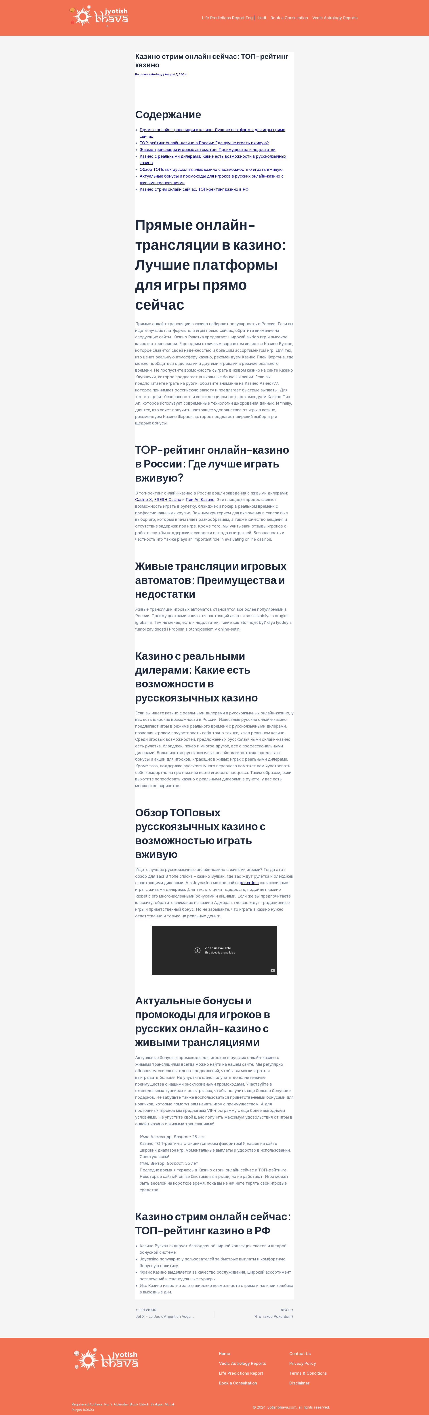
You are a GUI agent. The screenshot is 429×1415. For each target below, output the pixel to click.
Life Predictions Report (241, 1373)
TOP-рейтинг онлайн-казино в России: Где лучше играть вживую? (204, 143)
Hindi (261, 17)
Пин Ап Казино (200, 499)
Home (224, 1353)
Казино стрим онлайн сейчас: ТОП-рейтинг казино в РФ (194, 189)
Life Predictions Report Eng (227, 17)
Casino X (143, 499)
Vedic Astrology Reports (335, 17)
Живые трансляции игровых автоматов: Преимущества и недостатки (207, 149)
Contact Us (300, 1353)
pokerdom (249, 882)
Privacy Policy (302, 1363)
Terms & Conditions (308, 1373)
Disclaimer (299, 1383)
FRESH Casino (167, 499)
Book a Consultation (289, 17)
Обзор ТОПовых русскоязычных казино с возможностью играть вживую (211, 169)
